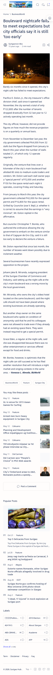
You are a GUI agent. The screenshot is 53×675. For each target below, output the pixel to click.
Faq (33, 656)
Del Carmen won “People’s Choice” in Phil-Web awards (17, 459)
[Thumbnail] (45, 401)
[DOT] (19, 580)
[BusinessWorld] (11, 382)
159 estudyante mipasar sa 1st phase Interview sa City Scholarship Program (18, 445)
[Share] (48, 44)
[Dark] (42, 4)
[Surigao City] (40, 382)
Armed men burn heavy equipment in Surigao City (16, 417)
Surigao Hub (16, 669)
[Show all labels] (9, 646)
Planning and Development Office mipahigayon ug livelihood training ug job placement (20, 431)
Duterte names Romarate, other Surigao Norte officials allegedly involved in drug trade (28, 571)
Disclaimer (14, 656)
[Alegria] (19, 565)
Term (5, 656)
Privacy (25, 656)
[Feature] (26, 382)
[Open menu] (4, 4)
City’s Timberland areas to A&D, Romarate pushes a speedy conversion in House (19, 473)
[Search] (37, 4)
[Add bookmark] (43, 44)
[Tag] (15, 398)
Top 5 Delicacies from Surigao (22, 539)
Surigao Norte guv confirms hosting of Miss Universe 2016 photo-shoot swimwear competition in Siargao (27, 586)
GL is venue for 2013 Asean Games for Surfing (16, 403)
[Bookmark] (48, 4)
